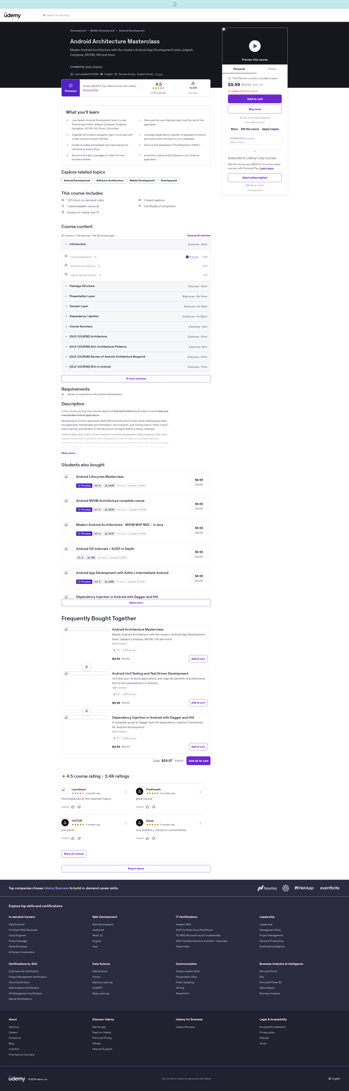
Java (94, 946)
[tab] (239, 69)
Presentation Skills (186, 976)
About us (14, 1027)
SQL (262, 976)
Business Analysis (270, 993)
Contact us (15, 1037)
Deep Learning (100, 993)
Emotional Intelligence (272, 946)
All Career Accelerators (22, 952)
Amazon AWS (183, 924)
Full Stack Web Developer (23, 930)
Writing (180, 987)
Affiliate (96, 1043)
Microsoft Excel (268, 971)
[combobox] (142, 15)
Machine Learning (102, 982)
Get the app (99, 1027)
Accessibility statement (273, 1027)
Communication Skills (188, 971)
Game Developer (18, 946)
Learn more (267, 168)
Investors (14, 1049)
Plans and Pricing (102, 1037)
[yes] (73, 807)
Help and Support (102, 1049)
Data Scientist (17, 924)
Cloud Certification (19, 982)
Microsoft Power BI (270, 982)
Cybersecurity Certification (24, 971)
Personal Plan (90, 90)
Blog (11, 1043)
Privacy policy (267, 1032)
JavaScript (98, 930)
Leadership (266, 924)
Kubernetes (182, 946)
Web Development (102, 924)
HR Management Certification (25, 993)
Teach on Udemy (101, 1032)
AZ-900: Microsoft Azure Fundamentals (198, 935)
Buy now (255, 109)
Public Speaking (185, 982)
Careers (13, 1032)
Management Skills (270, 930)
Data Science (99, 971)
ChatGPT (97, 987)
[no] (79, 807)
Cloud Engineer (17, 935)
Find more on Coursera (21, 1054)
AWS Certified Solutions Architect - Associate (201, 941)
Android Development (132, 30)
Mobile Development (102, 30)
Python (96, 976)
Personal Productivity (272, 941)
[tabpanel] (255, 134)
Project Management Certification (28, 976)
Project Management (271, 935)
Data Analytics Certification (24, 987)
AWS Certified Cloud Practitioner (194, 930)
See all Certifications (20, 999)
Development (78, 30)
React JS (97, 935)
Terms (263, 1043)
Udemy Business (56, 888)
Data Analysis (267, 987)
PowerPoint (182, 993)
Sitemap (264, 1037)
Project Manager (18, 941)
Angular (96, 941)
